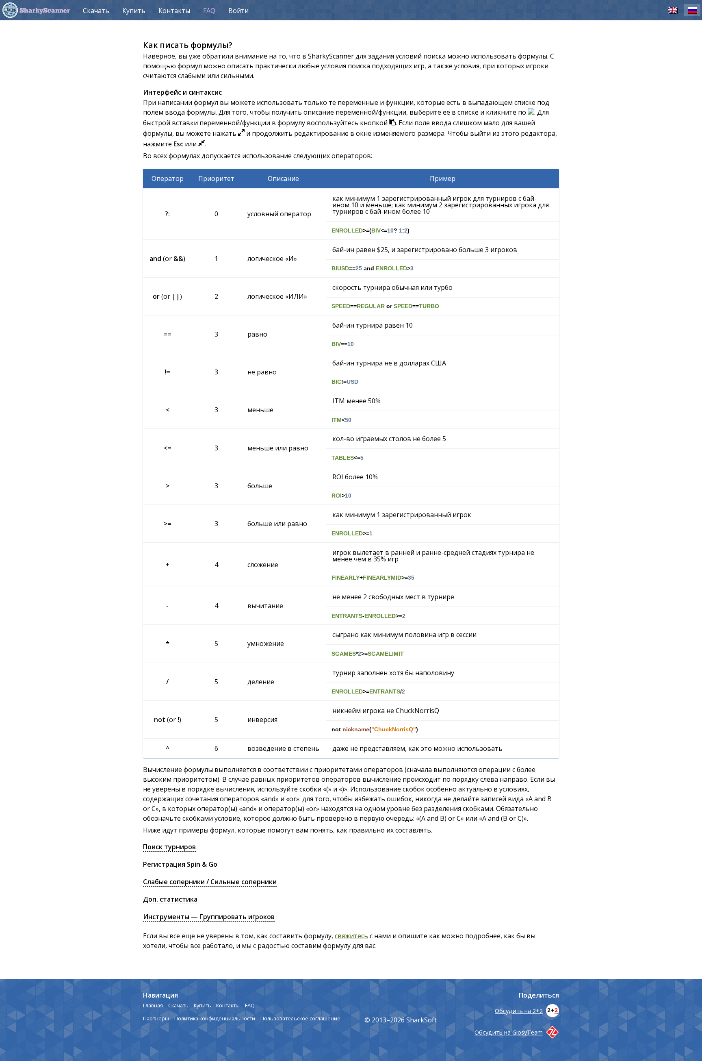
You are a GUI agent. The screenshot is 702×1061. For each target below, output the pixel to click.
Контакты (174, 10)
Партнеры (156, 1018)
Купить (133, 10)
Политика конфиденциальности (214, 1018)
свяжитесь (351, 935)
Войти (238, 10)
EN (673, 10)
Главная (153, 1005)
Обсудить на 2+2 (519, 1011)
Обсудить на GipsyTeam (508, 1032)
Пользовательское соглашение (300, 1018)
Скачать (96, 10)
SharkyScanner (45, 11)
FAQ (209, 10)
